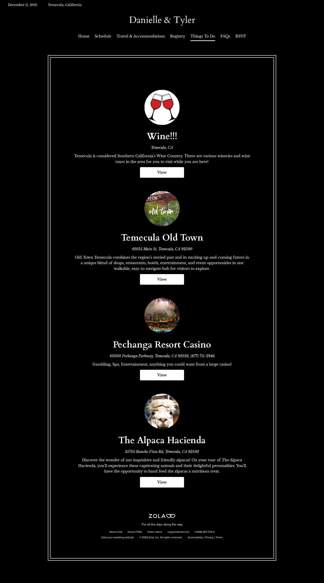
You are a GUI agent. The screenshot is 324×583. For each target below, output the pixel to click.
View (162, 172)
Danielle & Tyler (162, 20)
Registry (177, 36)
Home (83, 36)
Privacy (209, 537)
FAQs (225, 36)
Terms (219, 537)
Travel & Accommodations (141, 36)
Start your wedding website (117, 537)
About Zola (115, 532)
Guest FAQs (135, 532)
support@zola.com (178, 532)
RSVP (240, 36)
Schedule (103, 36)
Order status (154, 532)
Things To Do (202, 36)
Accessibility (195, 537)
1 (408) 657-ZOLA (205, 532)
